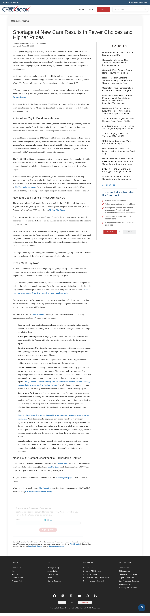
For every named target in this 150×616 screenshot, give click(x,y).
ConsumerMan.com (56, 546)
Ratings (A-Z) (53, 568)
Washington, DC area (128, 587)
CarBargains (62, 463)
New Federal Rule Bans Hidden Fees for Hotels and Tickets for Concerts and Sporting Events (117, 161)
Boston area (124, 568)
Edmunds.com (19, 97)
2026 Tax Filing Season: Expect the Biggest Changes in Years (117, 170)
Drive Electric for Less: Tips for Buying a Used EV (118, 53)
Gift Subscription (90, 574)
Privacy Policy (18, 581)
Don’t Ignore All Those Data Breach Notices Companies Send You (118, 151)
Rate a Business (54, 581)
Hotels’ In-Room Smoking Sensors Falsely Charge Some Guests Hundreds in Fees (117, 80)
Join (103, 9)
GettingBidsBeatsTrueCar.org (38, 491)
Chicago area (124, 571)
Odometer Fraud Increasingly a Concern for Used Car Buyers (117, 89)
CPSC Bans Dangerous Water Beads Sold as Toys (116, 142)
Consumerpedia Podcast (93, 581)
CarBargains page (64, 477)
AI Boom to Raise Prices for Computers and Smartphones (116, 177)
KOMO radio (75, 544)
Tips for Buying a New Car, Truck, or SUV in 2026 (115, 134)
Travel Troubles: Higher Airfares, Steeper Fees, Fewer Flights (118, 119)
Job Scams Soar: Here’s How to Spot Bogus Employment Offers (118, 127)
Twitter (40, 546)
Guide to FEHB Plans (92, 571)
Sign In (90, 9)
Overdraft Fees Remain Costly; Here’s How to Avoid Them (117, 71)
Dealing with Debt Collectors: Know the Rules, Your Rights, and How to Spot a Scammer (116, 111)
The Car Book (37, 314)
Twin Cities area (126, 584)
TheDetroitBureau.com (25, 187)
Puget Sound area (126, 578)
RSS (49, 584)
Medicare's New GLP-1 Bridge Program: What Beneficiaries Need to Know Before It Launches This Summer (117, 99)
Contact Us (16, 568)
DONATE (84, 602)
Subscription (52, 571)
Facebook (32, 546)
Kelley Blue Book (57, 210)
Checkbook (88, 568)
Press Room (52, 574)
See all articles (108, 185)
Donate (82, 9)
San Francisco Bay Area (129, 581)
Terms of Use (17, 578)
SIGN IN (129, 232)
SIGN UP (110, 232)
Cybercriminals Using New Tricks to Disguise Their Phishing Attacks (115, 62)
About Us (15, 574)
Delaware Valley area (128, 574)
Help (14, 571)
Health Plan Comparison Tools (96, 578)
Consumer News (20, 21)
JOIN (62, 602)
